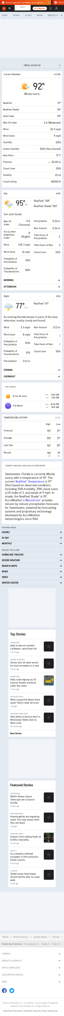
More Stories (15, 733)
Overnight (9, 376)
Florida (55, 937)
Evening (8, 370)
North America (21, 937)
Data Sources (52, 1011)
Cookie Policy (28, 1011)
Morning (9, 280)
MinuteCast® (33, 500)
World (5, 937)
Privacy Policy (18, 1011)
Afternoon (10, 286)
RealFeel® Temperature (30, 481)
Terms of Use (7, 1011)
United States (40, 937)
